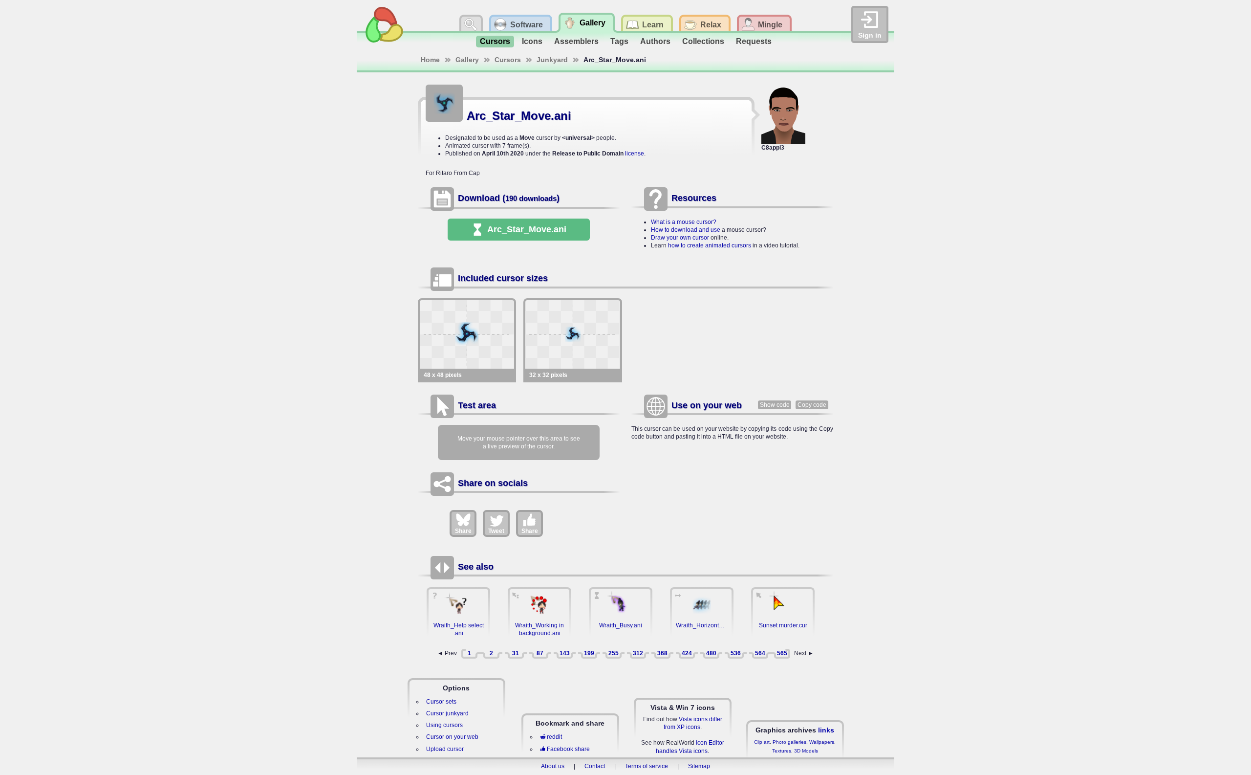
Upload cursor (445, 749)
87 (540, 653)
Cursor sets (441, 701)
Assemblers (576, 41)
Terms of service (646, 766)
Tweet (496, 531)
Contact (594, 766)
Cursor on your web (452, 736)
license (634, 153)
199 (589, 653)
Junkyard (552, 60)
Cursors (495, 41)
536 (736, 653)
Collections (703, 41)
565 (782, 653)
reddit (554, 736)
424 (687, 653)
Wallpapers (821, 742)
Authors (655, 41)
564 (760, 653)
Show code (775, 404)
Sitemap (699, 766)
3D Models (806, 750)
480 (711, 653)
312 (638, 653)
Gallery (467, 60)
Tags (619, 41)
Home (430, 60)
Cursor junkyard (447, 713)
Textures (781, 750)
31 (515, 653)
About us (552, 766)
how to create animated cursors (709, 245)
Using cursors (444, 725)
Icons (532, 41)
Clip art (762, 742)
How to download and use (685, 229)
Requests (754, 41)
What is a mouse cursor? (683, 222)
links (826, 730)
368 (662, 653)
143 (565, 653)
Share (463, 531)
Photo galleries (789, 742)
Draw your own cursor (680, 237)
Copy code (812, 404)
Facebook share (568, 749)
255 (613, 653)
